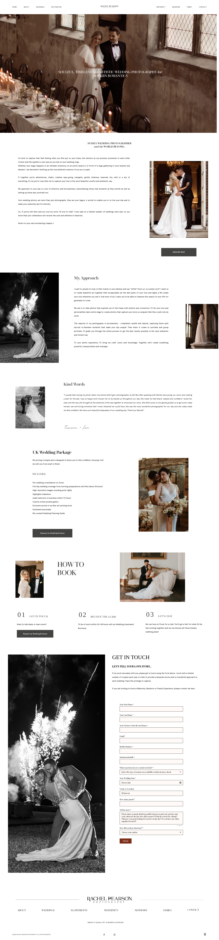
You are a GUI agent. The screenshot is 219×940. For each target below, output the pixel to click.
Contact (203, 7)
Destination (56, 7)
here (193, 688)
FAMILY (167, 910)
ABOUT (21, 910)
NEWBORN (141, 910)
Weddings (40, 7)
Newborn (176, 7)
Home (14, 7)
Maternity (161, 7)
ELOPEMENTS (79, 910)
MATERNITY (111, 910)
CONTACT (193, 910)
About (26, 7)
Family (189, 7)
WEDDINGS (47, 910)
